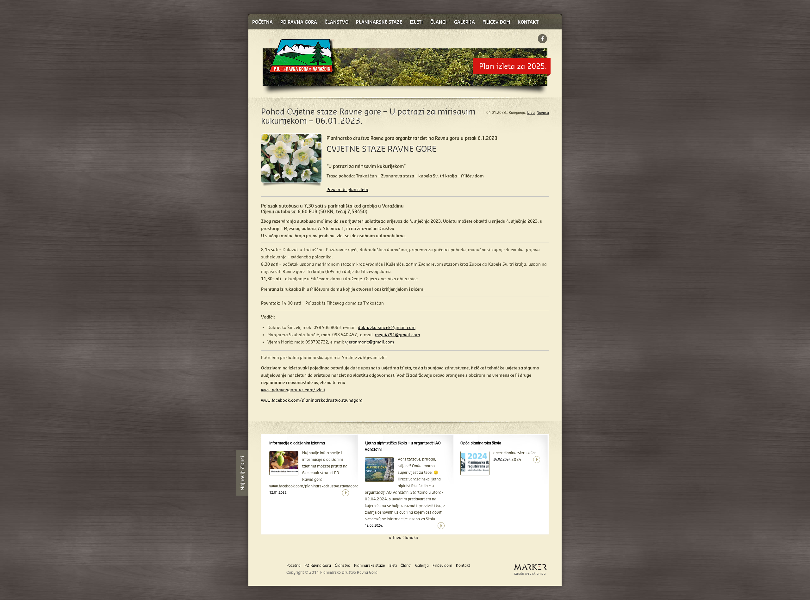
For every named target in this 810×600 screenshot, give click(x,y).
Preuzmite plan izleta (347, 189)
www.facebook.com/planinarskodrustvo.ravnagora (312, 400)
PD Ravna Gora (317, 565)
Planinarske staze (369, 565)
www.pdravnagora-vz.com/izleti (293, 389)
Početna (293, 565)
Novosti (543, 112)
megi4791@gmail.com (397, 334)
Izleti (531, 112)
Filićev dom (442, 565)
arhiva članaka (403, 537)
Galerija (422, 565)
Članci (406, 565)
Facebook (542, 38)
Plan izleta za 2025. (513, 66)
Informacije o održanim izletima (297, 443)
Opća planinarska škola (480, 443)
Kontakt (463, 565)
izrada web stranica (529, 573)
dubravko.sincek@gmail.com (386, 327)
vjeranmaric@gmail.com (369, 341)
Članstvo (342, 565)
